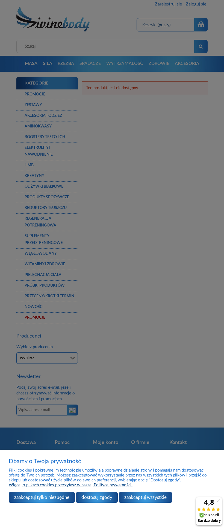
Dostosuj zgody (96, 497)
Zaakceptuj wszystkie (145, 497)
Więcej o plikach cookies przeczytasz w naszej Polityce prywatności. (70, 485)
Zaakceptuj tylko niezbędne (41, 497)
